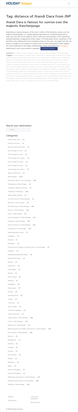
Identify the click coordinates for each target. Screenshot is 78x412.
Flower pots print (14, 143)
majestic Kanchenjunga (27, 71)
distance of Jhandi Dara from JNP (18, 60)
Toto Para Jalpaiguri (14, 310)
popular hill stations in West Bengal (42, 74)
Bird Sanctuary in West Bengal (18, 206)
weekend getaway (40, 78)
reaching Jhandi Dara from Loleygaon (28, 76)
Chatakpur (11, 236)
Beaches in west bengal (16, 203)
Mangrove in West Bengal (17, 325)
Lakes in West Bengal (15, 321)
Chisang (10, 240)
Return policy (35, 402)
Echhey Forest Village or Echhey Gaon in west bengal (26, 247)
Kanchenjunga (33, 69)
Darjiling (11, 344)
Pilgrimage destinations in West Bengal (21, 377)
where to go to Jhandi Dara (26, 81)
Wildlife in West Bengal (16, 384)
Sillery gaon (12, 288)
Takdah (10, 299)
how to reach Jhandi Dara (60, 65)
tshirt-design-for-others (16, 169)
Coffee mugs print (14, 139)
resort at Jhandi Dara (50, 76)
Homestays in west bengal (17, 229)
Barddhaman (12, 340)
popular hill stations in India (16, 74)
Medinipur (11, 362)
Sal (60, 76)
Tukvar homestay (14, 314)
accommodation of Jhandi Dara (23, 55)
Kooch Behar (12, 355)
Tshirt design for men (15, 154)
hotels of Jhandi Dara (42, 65)
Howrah (10, 351)
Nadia (10, 366)
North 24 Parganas (14, 370)
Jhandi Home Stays (14, 258)
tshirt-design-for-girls (15, 165)
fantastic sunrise (47, 62)
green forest (59, 62)
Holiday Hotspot (17, 409)
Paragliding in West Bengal (17, 184)
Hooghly (11, 347)
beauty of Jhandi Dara (19, 58)
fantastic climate (34, 62)
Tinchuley (11, 303)
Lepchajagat (12, 269)
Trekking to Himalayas (15, 191)
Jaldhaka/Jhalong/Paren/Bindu (18, 255)
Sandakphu (11, 284)
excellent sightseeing (19, 62)
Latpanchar (11, 266)
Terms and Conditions (34, 398)
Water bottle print (14, 173)
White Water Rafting (15, 195)
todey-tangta (12, 307)
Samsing (11, 280)
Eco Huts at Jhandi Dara (41, 60)
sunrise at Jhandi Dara (24, 78)
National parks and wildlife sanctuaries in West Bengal (27, 329)
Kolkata (10, 262)
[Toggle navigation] (69, 3)
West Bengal (62, 53)
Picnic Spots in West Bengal (17, 332)
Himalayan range (27, 65)
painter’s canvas (43, 71)
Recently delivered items (16, 147)
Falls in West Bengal (15, 214)
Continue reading (49, 48)
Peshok (10, 273)
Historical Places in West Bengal (19, 225)
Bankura (10, 336)
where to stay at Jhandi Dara (48, 81)
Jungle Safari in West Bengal (45, 53)
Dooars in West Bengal (16, 210)
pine (51, 71)
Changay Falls (56, 58)
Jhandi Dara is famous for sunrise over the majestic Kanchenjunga (37, 24)
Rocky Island (12, 277)
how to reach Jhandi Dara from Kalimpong (21, 67)
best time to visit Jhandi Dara (39, 58)
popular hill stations (61, 71)
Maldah (10, 358)
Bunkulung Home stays (16, 232)
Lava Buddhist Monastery (48, 69)
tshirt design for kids (15, 151)
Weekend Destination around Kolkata (20, 381)
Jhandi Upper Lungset (19, 69)
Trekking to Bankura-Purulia (17, 188)
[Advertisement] (22, 107)
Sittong (10, 292)
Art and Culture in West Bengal (19, 199)
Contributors (12, 400)
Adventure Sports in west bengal (19, 180)
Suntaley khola (13, 295)
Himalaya (16, 65)
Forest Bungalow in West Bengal (19, 217)
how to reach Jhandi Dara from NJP (51, 67)
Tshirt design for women (16, 158)
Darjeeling (66, 58)
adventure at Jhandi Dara (45, 55)
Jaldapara (11, 251)
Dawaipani (11, 243)
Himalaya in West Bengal (23, 53)
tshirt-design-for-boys (15, 162)
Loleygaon (64, 46)
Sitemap (10, 397)
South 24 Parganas (14, 373)
